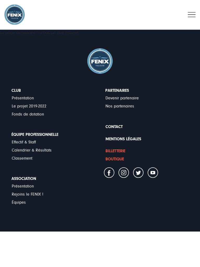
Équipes (19, 202)
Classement (22, 158)
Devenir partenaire (122, 98)
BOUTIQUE (114, 159)
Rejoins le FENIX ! (27, 194)
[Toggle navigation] (192, 14)
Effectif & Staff (24, 142)
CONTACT (114, 126)
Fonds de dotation (28, 114)
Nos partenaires (119, 106)
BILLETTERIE (115, 151)
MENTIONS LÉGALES (123, 139)
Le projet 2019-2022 (29, 106)
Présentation (23, 98)
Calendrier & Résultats (32, 150)
